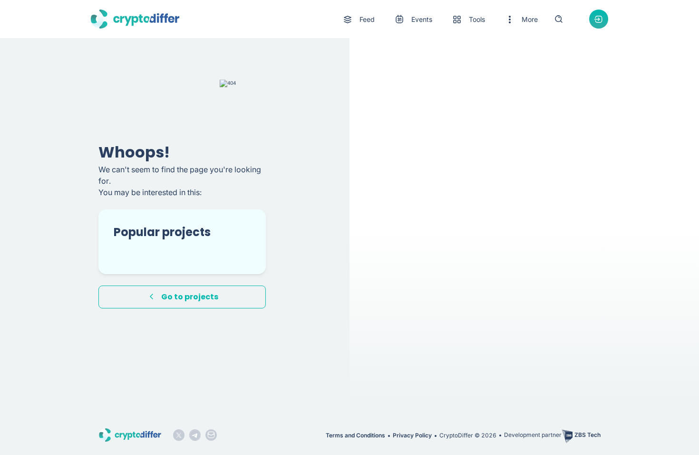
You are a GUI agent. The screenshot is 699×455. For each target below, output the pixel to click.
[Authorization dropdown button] (598, 19)
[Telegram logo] (195, 435)
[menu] (439, 19)
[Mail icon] (211, 435)
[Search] (558, 19)
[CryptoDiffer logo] (135, 19)
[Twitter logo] (178, 435)
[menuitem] (358, 19)
